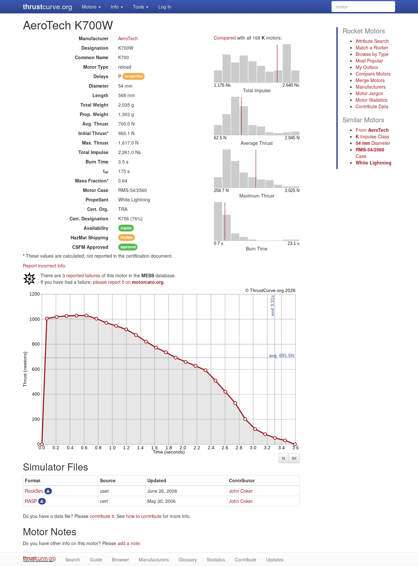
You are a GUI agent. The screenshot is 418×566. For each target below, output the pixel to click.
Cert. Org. (97, 209)
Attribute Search (372, 41)
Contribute (245, 559)
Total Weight (94, 104)
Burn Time (97, 161)
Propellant (97, 199)
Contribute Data (372, 106)
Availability (96, 228)
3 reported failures (81, 275)
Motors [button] (90, 6)
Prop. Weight (94, 114)
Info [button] (115, 6)
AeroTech (128, 38)
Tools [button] (139, 6)
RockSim (34, 491)
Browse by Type (372, 54)
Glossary (188, 559)
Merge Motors (370, 80)
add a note (129, 543)
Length (100, 95)
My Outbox (367, 67)
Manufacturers (371, 86)
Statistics (216, 559)
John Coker (241, 491)
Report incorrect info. (44, 265)
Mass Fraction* (91, 180)
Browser (120, 559)
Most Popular (369, 60)
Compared (225, 37)
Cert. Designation (89, 218)
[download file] (48, 491)
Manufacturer (93, 38)
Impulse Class (372, 136)
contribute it (102, 516)
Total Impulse (93, 152)
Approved (90, 247)
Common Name (91, 57)
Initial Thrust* (93, 133)
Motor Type (95, 66)
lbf (294, 458)
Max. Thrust (95, 142)
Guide (96, 559)
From (372, 130)
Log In (164, 6)
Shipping (89, 237)
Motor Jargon (369, 93)
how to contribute (144, 516)
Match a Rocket (372, 47)
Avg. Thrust (95, 123)
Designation (94, 47)
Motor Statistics (371, 99)
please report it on (128, 282)
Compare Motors (373, 73)
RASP (31, 501)
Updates (274, 559)
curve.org (47, 6)
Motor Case (95, 190)
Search (72, 559)
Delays (100, 76)
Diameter (98, 85)
